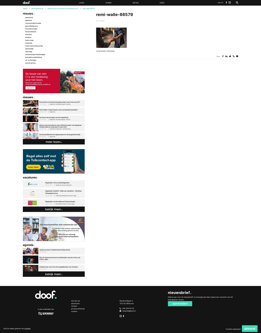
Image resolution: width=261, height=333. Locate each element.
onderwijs (28, 43)
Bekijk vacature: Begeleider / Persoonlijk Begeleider (54, 184)
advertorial (29, 17)
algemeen (28, 20)
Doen (162, 3)
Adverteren (75, 303)
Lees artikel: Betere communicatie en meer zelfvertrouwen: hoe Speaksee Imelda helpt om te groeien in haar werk (54, 127)
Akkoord (249, 328)
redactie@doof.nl (129, 311)
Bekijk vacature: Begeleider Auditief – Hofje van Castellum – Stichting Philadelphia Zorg (54, 193)
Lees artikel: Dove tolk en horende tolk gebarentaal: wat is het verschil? (54, 103)
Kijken (108, 3)
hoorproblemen (30, 31)
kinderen (28, 37)
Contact (74, 306)
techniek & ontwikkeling (33, 57)
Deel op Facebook (223, 56)
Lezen (81, 3)
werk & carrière (30, 63)
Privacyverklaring (78, 309)
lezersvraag (29, 40)
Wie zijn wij (75, 301)
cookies (27, 329)
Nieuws (28, 13)
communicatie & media (33, 23)
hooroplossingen (31, 29)
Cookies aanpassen (233, 329)
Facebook (226, 2)
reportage (28, 51)
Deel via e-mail (237, 56)
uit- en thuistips (30, 60)
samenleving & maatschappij (35, 54)
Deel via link (234, 56)
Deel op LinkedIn (226, 56)
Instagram (229, 2)
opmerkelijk (29, 49)
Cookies (74, 311)
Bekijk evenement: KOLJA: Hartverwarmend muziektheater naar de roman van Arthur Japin (54, 260)
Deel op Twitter (230, 56)
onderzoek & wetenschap (34, 46)
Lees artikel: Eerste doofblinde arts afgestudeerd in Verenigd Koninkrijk (54, 136)
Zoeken (237, 2)
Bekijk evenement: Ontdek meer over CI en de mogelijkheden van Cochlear (54, 268)
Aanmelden (180, 303)
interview (28, 34)
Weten (136, 3)
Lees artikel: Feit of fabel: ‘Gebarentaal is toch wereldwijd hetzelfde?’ (54, 111)
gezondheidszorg (31, 26)
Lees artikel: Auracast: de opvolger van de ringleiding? (54, 118)
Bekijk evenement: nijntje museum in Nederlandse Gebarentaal (54, 251)
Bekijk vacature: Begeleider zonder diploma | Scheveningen (54, 203)
